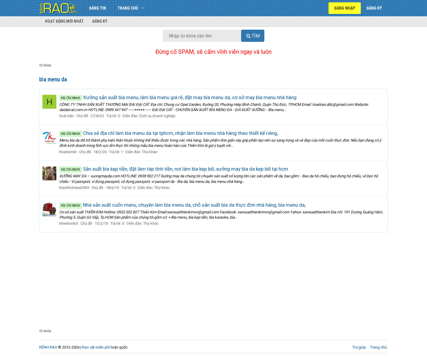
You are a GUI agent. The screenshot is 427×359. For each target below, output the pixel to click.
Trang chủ (128, 8)
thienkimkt (68, 152)
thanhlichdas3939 (74, 187)
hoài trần (66, 116)
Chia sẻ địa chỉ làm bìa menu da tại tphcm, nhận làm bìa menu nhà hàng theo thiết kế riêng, (169, 133)
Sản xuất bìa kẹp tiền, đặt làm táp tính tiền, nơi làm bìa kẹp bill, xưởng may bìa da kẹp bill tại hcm (174, 169)
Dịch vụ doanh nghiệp (157, 116)
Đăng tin (97, 8)
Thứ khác (149, 152)
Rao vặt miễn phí (96, 347)
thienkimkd (68, 223)
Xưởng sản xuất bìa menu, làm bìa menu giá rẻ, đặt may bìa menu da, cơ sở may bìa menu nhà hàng (179, 97)
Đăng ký (99, 21)
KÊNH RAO (48, 347)
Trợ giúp (359, 347)
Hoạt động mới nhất (64, 21)
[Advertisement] (213, 276)
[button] (142, 8)
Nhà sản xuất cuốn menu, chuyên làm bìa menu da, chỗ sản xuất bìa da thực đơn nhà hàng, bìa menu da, (183, 205)
